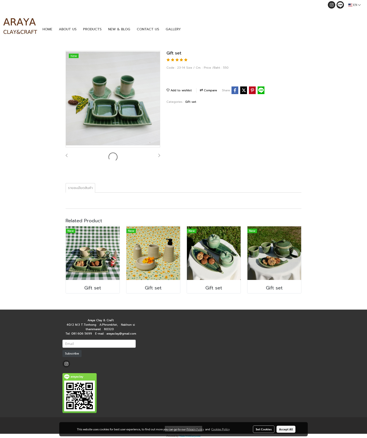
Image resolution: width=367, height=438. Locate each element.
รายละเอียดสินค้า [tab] (80, 187)
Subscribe (72, 353)
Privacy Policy (195, 429)
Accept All (286, 429)
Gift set (190, 102)
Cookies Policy (220, 429)
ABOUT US (67, 29)
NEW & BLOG (119, 29)
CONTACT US (148, 29)
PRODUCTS (92, 29)
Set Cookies (264, 429)
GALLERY (173, 29)
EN (355, 5)
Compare (210, 90)
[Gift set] (113, 99)
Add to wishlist (180, 90)
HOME (47, 29)
